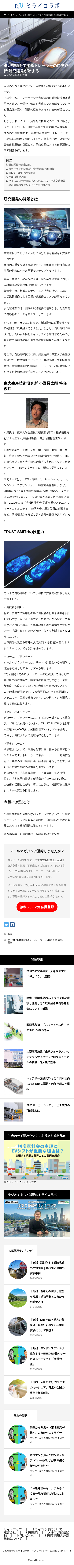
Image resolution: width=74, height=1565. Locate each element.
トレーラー (38, 940)
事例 (24, 74)
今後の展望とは (17, 176)
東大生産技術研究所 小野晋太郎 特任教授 (31, 168)
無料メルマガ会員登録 (37, 907)
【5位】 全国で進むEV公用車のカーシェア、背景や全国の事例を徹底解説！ (47, 1387)
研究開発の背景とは (20, 164)
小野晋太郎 (51, 940)
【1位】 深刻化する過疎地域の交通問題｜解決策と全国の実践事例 (47, 1268)
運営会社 (10, 1532)
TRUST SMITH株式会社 (26, 127)
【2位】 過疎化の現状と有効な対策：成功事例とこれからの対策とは (47, 1296)
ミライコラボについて (47, 1529)
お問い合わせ (26, 1535)
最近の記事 (20, 1415)
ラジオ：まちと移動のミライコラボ (47, 1440)
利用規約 (32, 1532)
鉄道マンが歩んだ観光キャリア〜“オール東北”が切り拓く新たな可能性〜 (47, 1460)
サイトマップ (13, 1529)
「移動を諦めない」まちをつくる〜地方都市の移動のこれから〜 (47, 1493)
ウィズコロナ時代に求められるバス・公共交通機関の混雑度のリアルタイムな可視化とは (37, 182)
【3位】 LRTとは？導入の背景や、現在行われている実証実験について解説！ (47, 1325)
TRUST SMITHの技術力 (22, 172)
